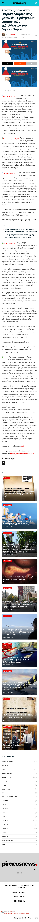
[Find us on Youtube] (18, 873)
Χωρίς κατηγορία (7, 840)
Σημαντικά (5, 821)
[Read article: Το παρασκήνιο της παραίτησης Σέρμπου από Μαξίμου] (19, 737)
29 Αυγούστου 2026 (8, 499)
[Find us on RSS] (21, 873)
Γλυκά (3, 769)
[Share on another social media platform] (31, 63)
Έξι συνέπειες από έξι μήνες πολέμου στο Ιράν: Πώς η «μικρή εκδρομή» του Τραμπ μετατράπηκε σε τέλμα (18, 604)
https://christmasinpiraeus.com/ (22, 453)
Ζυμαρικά (5, 781)
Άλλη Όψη (6, 478)
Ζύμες (4, 785)
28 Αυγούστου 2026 (8, 720)
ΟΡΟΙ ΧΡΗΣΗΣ (19, 897)
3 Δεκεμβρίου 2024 (25, 34)
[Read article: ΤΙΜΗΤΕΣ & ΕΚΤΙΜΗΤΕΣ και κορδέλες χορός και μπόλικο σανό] (19, 709)
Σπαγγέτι (5, 825)
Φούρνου (5, 836)
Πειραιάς (4, 805)
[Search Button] (36, 3)
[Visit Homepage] (19, 3)
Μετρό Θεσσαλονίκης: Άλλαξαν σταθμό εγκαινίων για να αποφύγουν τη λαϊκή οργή (18, 493)
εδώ (22, 446)
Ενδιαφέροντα (7, 773)
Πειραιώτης (5, 809)
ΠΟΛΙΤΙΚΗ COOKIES (19, 892)
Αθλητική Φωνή (7, 761)
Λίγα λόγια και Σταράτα (9, 797)
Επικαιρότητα (7, 505)
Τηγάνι (4, 832)
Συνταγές (5, 829)
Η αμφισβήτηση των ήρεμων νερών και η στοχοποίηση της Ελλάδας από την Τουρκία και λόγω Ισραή (18, 631)
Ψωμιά (4, 844)
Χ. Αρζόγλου (12, 34)
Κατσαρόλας (6, 789)
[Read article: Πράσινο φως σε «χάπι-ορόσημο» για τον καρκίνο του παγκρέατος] (19, 571)
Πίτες (4, 813)
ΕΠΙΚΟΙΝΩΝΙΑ (19, 901)
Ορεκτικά (5, 801)
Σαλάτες (4, 817)
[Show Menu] (3, 3)
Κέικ (3, 793)
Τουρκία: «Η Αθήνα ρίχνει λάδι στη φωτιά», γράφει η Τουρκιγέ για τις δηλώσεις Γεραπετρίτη (16, 659)
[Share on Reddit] (20, 63)
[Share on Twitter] (7, 63)
